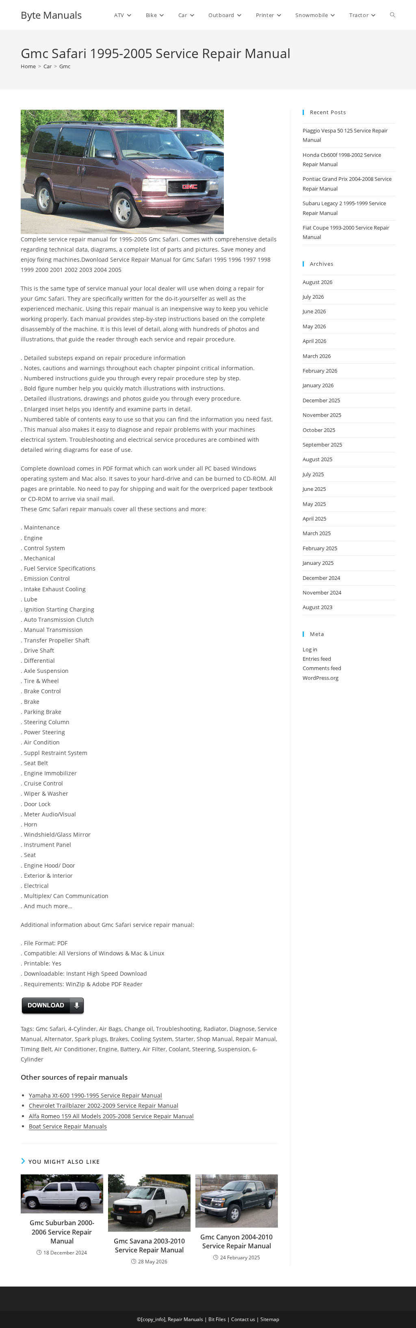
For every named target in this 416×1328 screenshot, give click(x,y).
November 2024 (322, 592)
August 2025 (317, 459)
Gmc (64, 66)
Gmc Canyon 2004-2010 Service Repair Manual (236, 1241)
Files (221, 1319)
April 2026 (314, 341)
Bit (211, 1319)
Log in (310, 649)
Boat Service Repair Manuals (68, 1126)
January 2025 (318, 562)
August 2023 (317, 607)
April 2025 (314, 518)
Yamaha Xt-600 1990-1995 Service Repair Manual (95, 1095)
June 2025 (314, 489)
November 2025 (322, 415)
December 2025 (321, 400)
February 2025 (320, 548)
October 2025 (319, 430)
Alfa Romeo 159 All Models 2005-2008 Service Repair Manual (111, 1116)
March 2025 (317, 533)
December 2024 (321, 578)
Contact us (243, 1319)
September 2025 (322, 444)
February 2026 (320, 370)
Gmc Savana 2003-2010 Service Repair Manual (149, 1245)
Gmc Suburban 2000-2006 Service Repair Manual (62, 1232)
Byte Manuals (51, 15)
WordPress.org (320, 677)
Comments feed (322, 668)
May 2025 (314, 504)
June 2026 (314, 311)
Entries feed (317, 658)
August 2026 (317, 282)
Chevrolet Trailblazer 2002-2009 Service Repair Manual (103, 1105)
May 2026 (314, 326)
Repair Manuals (185, 1319)
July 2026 (313, 296)
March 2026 (317, 356)
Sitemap (269, 1319)
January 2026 (318, 385)
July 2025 (313, 474)
